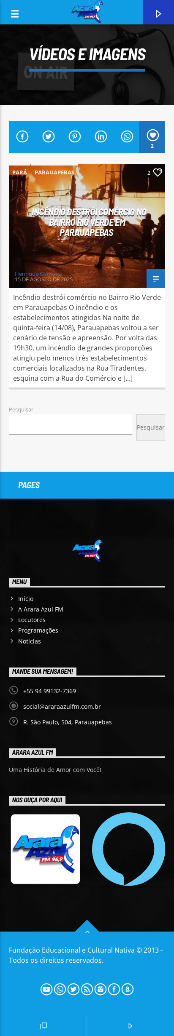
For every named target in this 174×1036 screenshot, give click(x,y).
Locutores (32, 620)
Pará (19, 172)
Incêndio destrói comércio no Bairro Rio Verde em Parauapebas (89, 222)
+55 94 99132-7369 (49, 691)
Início (25, 599)
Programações (38, 630)
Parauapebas (54, 172)
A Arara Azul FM (40, 609)
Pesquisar (21, 409)
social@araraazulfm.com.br (62, 706)
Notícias (29, 641)
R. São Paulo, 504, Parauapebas (67, 722)
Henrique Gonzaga (38, 274)
